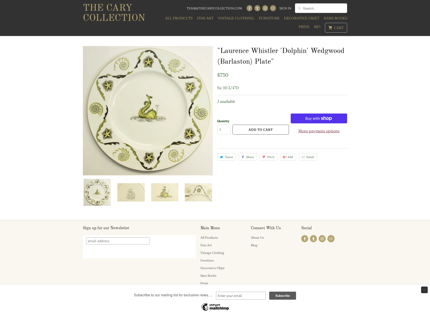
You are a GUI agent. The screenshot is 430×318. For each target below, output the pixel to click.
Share (250, 157)
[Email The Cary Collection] (273, 8)
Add (290, 157)
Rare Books (335, 18)
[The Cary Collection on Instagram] (265, 8)
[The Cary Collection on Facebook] (249, 8)
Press (304, 26)
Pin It (270, 157)
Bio (317, 26)
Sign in (285, 8)
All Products (179, 18)
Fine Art (205, 18)
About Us (257, 238)
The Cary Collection (114, 13)
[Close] (424, 289)
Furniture (269, 18)
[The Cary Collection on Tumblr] (257, 8)
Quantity (223, 121)
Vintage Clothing (236, 18)
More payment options (319, 130)
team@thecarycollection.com (214, 8)
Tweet (229, 157)
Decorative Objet (301, 18)
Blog (254, 245)
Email (310, 157)
